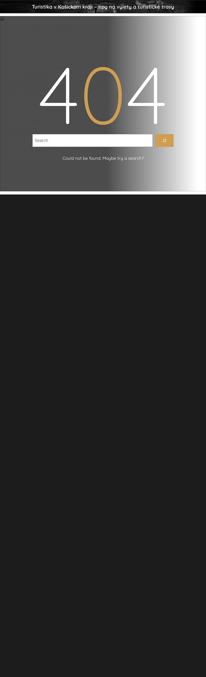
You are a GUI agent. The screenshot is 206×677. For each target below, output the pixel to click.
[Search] (164, 140)
